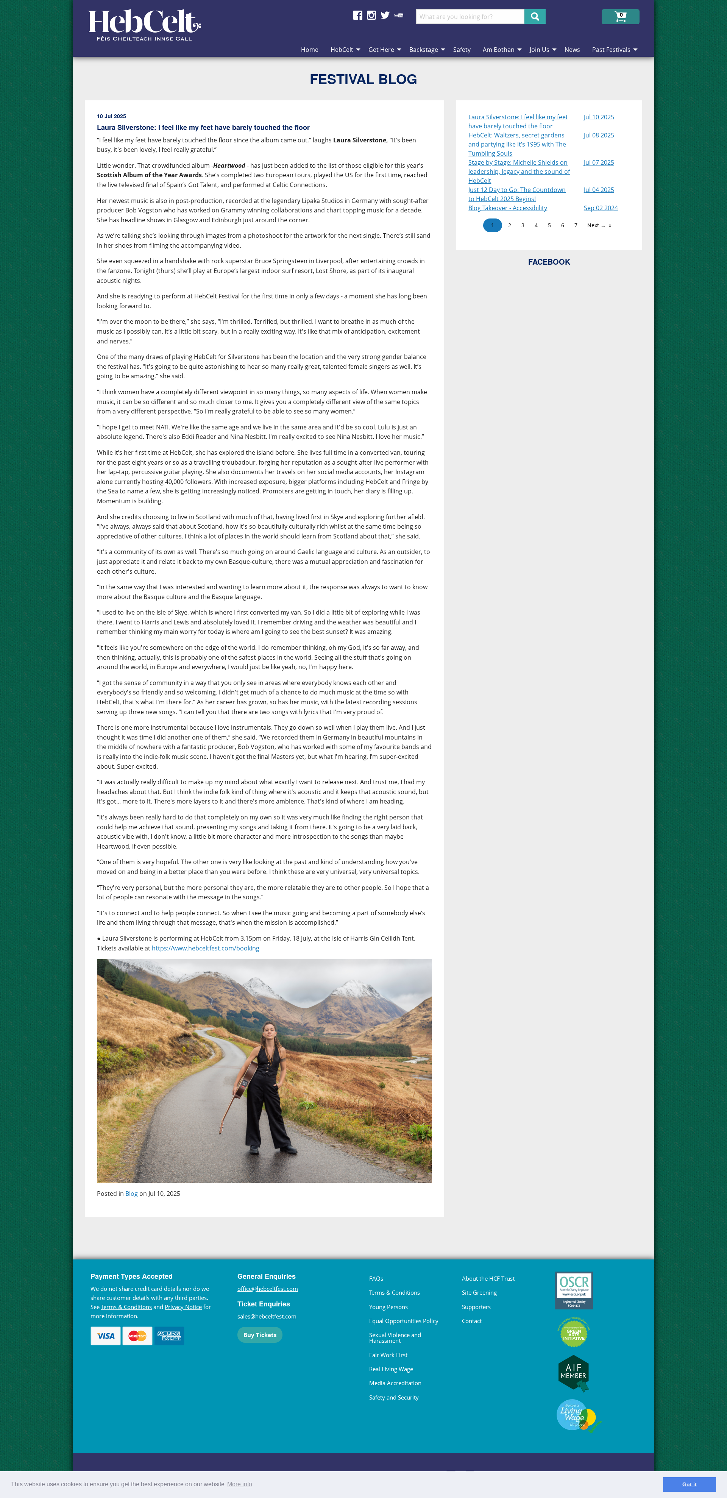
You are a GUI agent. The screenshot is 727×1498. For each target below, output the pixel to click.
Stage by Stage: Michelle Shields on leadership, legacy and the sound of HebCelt (519, 171)
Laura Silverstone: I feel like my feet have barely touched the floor (518, 121)
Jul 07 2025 (599, 162)
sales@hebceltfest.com (266, 1316)
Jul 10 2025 (599, 117)
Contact (472, 1321)
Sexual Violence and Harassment (395, 1337)
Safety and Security (394, 1397)
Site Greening (479, 1292)
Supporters (476, 1307)
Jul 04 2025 (599, 190)
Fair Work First (388, 1355)
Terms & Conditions (126, 1307)
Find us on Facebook (358, 15)
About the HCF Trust (488, 1278)
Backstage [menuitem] (423, 49)
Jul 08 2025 (599, 135)
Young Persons (388, 1307)
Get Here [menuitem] (381, 49)
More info (239, 1484)
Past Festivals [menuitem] (611, 49)
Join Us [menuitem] (539, 49)
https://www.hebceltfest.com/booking (205, 948)
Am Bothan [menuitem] (499, 49)
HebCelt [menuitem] (342, 49)
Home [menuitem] (309, 49)
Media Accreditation (395, 1383)
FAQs (376, 1278)
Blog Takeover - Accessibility (507, 208)
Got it (689, 1484)
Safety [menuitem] (462, 49)
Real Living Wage (391, 1369)
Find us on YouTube (399, 15)
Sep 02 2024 (601, 208)
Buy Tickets (259, 1335)
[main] (270, 664)
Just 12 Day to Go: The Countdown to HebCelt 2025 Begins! (517, 194)
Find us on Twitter (385, 15)
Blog (131, 1193)
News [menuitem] (572, 49)
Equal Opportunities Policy (403, 1321)
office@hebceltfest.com (267, 1288)
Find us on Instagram (371, 15)
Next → (596, 225)
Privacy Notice (183, 1307)
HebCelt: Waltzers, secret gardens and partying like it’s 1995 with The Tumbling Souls (517, 144)
